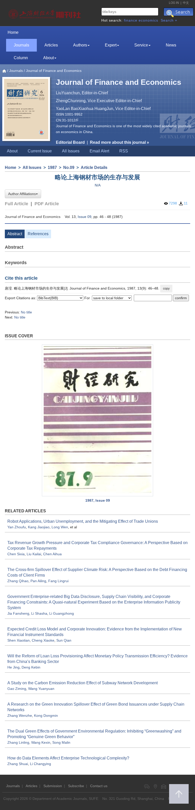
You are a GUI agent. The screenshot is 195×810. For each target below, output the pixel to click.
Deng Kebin (31, 667)
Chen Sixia (16, 554)
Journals (21, 45)
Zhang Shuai (17, 764)
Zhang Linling (18, 742)
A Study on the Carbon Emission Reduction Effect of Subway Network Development (82, 683)
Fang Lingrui (58, 581)
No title (26, 312)
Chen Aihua (52, 554)
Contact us (98, 786)
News (171, 45)
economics (148, 20)
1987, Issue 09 (97, 500)
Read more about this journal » (119, 142)
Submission (52, 786)
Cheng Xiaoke (43, 640)
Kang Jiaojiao (39, 527)
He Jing (13, 667)
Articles (51, 45)
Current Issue (40, 151)
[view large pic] (97, 420)
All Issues (70, 151)
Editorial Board (70, 142)
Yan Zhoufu (16, 527)
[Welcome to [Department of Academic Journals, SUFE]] (45, 13)
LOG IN (174, 3)
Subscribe (76, 786)
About (48, 58)
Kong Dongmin (46, 715)
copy (166, 288)
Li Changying (40, 764)
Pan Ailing (38, 581)
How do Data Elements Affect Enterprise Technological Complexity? (68, 758)
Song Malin (61, 742)
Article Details (94, 167)
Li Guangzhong (61, 613)
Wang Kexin (40, 742)
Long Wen (60, 527)
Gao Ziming (16, 689)
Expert (111, 45)
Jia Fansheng (18, 613)
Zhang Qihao (17, 581)
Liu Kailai (34, 554)
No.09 (68, 167)
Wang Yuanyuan (41, 689)
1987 (52, 167)
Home (13, 32)
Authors (80, 45)
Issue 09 (84, 217)
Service (141, 45)
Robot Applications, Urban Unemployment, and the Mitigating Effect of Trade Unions (82, 521)
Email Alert (99, 151)
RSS (123, 151)
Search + (169, 20)
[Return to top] (179, 794)
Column (21, 58)
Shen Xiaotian (18, 640)
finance (130, 20)
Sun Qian (63, 640)
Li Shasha (39, 613)
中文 (186, 3)
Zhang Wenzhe (19, 715)
